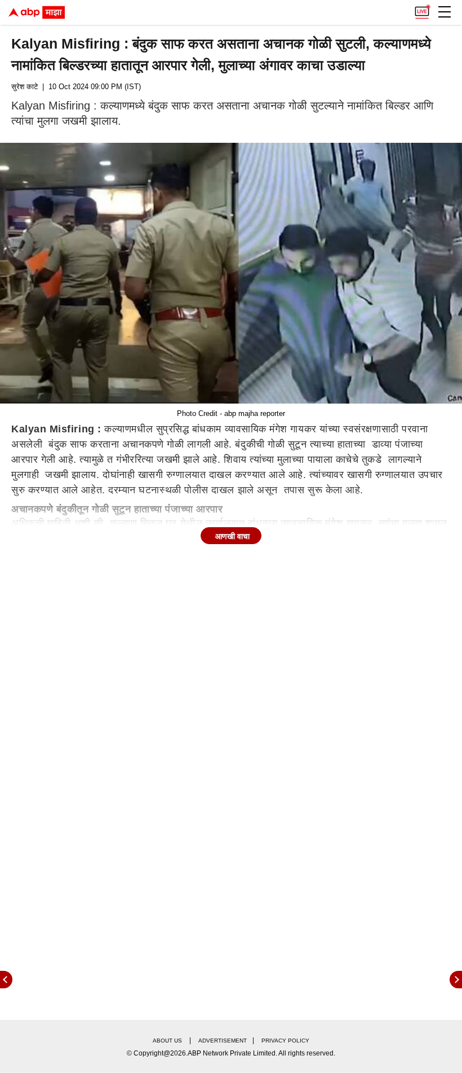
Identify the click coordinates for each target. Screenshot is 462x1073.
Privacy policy (285, 1040)
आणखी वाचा (232, 536)
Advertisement (222, 1040)
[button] (444, 11)
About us (167, 1040)
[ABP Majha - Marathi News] (36, 12)
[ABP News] (456, 979)
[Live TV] (422, 9)
